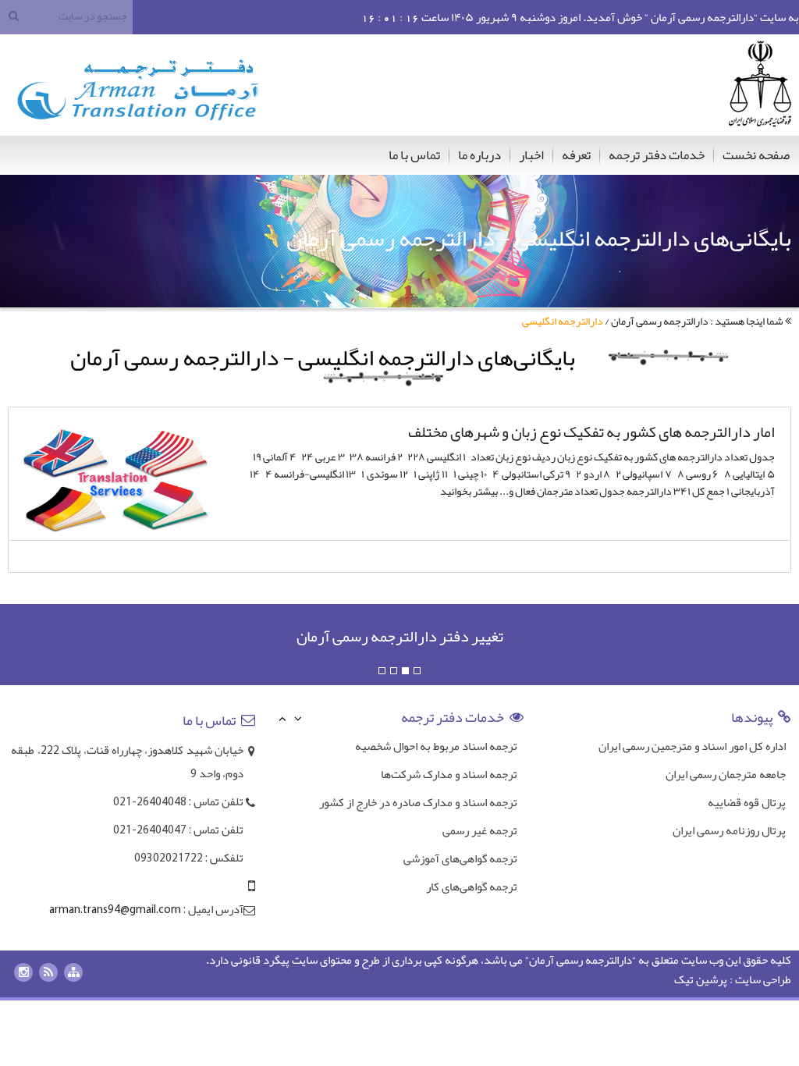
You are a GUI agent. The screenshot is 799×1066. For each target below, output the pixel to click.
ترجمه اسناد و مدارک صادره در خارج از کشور (418, 802)
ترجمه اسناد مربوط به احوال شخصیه (436, 746)
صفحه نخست (756, 154)
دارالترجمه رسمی (594, 960)
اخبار (531, 154)
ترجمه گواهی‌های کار (471, 886)
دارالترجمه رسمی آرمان (659, 321)
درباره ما (479, 154)
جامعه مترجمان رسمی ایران (726, 774)
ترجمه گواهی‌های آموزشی (460, 858)
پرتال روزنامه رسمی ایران (729, 830)
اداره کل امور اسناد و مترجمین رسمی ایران (692, 746)
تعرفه (576, 154)
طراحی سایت (763, 979)
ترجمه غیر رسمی (479, 830)
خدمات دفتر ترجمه (657, 154)
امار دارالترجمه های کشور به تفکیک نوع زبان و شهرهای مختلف (591, 431)
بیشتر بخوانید (469, 491)
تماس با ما (414, 154)
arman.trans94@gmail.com (115, 910)
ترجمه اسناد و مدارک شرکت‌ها (449, 774)
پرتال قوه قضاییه (747, 802)
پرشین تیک (700, 979)
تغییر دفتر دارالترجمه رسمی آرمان (400, 636)
